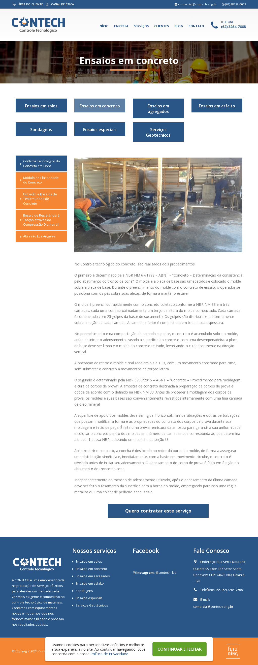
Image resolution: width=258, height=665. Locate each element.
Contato (196, 26)
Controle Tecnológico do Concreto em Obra (41, 163)
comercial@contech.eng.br (197, 4)
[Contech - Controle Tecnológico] (38, 25)
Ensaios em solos (41, 106)
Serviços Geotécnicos (158, 132)
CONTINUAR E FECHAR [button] (179, 649)
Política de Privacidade (109, 653)
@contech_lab (166, 572)
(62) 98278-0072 (235, 4)
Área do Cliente (30, 4)
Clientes (161, 26)
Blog (178, 26)
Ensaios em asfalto (217, 106)
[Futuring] (233, 651)
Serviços (141, 26)
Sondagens (41, 129)
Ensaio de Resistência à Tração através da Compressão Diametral (41, 220)
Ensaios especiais (99, 129)
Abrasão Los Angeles (39, 236)
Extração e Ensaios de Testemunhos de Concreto (40, 198)
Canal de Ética (62, 4)
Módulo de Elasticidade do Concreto (41, 180)
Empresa (121, 26)
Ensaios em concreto (100, 106)
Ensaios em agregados (158, 108)
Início (104, 26)
